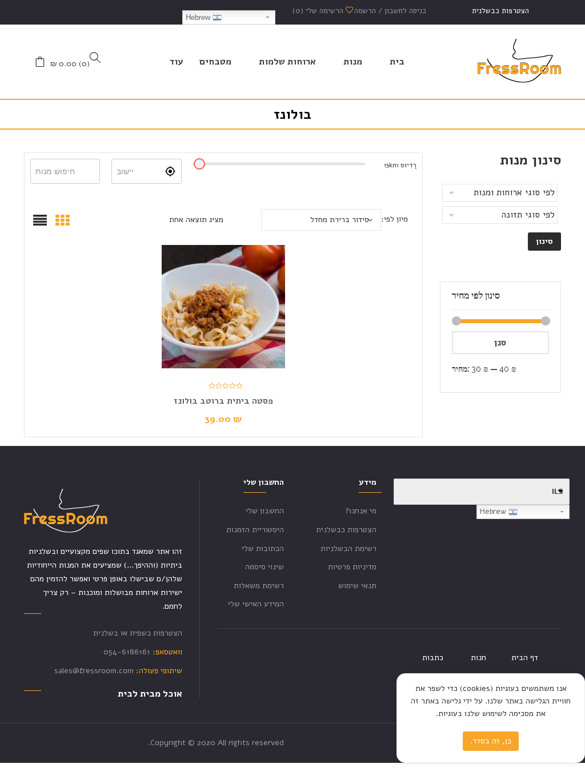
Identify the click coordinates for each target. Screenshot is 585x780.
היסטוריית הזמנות (255, 529)
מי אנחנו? (360, 510)
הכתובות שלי (263, 548)
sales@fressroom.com (94, 670)
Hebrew (199, 17)
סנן (500, 342)
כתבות (432, 657)
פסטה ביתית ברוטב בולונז (223, 401)
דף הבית (524, 657)
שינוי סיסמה (264, 566)
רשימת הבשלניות (348, 548)
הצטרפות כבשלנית (500, 11)
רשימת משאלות (259, 585)
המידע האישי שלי (256, 603)
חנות (478, 657)
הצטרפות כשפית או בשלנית (137, 633)
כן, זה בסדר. (490, 740)
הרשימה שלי (319, 11)
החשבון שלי (265, 510)
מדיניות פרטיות (352, 566)
